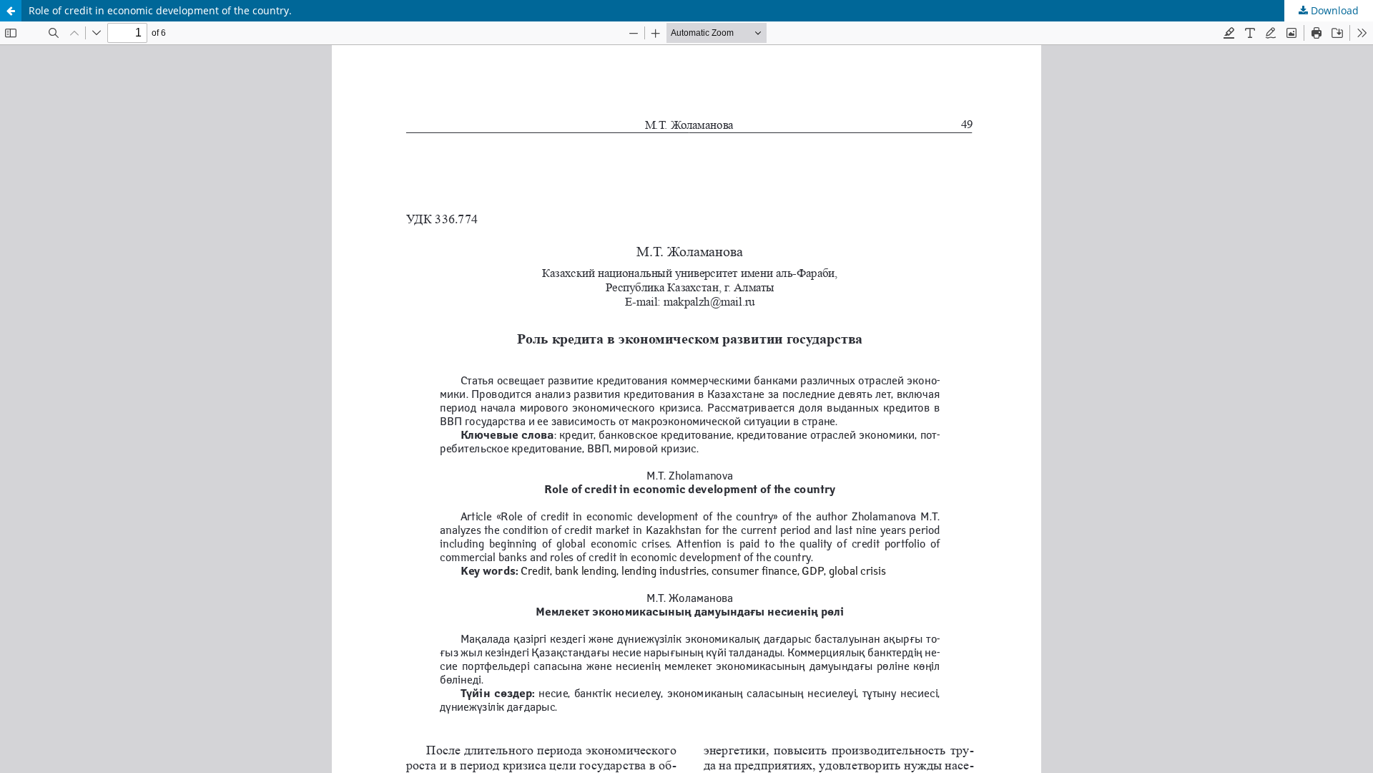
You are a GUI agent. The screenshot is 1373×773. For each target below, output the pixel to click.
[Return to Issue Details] (10, 10)
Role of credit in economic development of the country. (160, 10)
